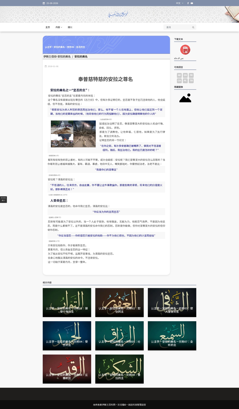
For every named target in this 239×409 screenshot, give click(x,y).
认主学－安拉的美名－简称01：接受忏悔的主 (67, 309)
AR (179, 75)
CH (179, 80)
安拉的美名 (81, 56)
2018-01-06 (53, 66)
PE (185, 80)
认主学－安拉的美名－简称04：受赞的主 (67, 343)
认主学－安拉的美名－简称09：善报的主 (119, 376)
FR (191, 75)
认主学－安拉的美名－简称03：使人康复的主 (172, 309)
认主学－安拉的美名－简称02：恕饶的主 (119, 309)
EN (185, 75)
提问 (70, 27)
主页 (48, 27)
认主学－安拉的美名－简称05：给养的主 (119, 343)
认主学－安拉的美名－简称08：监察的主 (67, 376)
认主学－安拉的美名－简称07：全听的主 (172, 343)
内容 (58, 27)
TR (191, 80)
